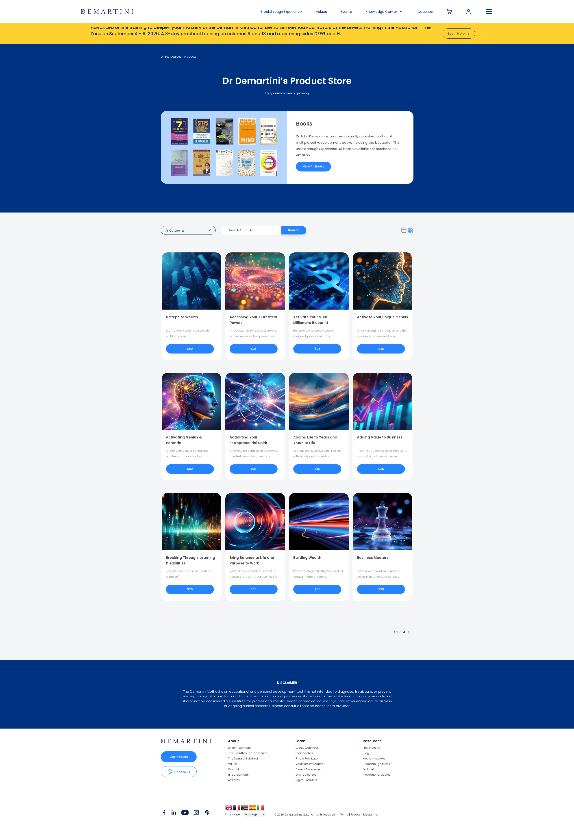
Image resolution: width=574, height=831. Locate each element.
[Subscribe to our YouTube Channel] (185, 813)
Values (321, 11)
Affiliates (234, 780)
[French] (237, 809)
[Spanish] (253, 809)
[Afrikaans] (245, 809)
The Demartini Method (243, 758)
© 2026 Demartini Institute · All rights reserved (304, 814)
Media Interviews (374, 758)
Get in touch (179, 757)
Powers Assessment (309, 769)
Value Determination (309, 764)
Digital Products (306, 780)
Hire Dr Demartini (239, 775)
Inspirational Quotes (376, 774)
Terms (343, 814)
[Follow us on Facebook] (164, 813)
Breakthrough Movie (376, 764)
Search (293, 230)
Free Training (371, 748)
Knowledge (381, 11)
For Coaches (304, 753)
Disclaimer (370, 814)
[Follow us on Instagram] (196, 813)
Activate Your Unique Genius (382, 317)
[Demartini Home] (186, 742)
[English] (229, 809)
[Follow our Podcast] (207, 813)
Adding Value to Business (380, 437)
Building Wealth (307, 557)
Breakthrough (281, 11)
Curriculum (236, 769)
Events (346, 11)
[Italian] (261, 809)
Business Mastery (372, 557)
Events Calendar (307, 748)
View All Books (313, 166)
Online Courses (171, 57)
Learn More (458, 33)
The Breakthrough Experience (247, 753)
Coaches (425, 11)
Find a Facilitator (307, 758)
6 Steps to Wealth (182, 317)
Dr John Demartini (240, 748)
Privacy (356, 814)
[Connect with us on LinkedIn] (174, 813)
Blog (366, 753)
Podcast (368, 769)
